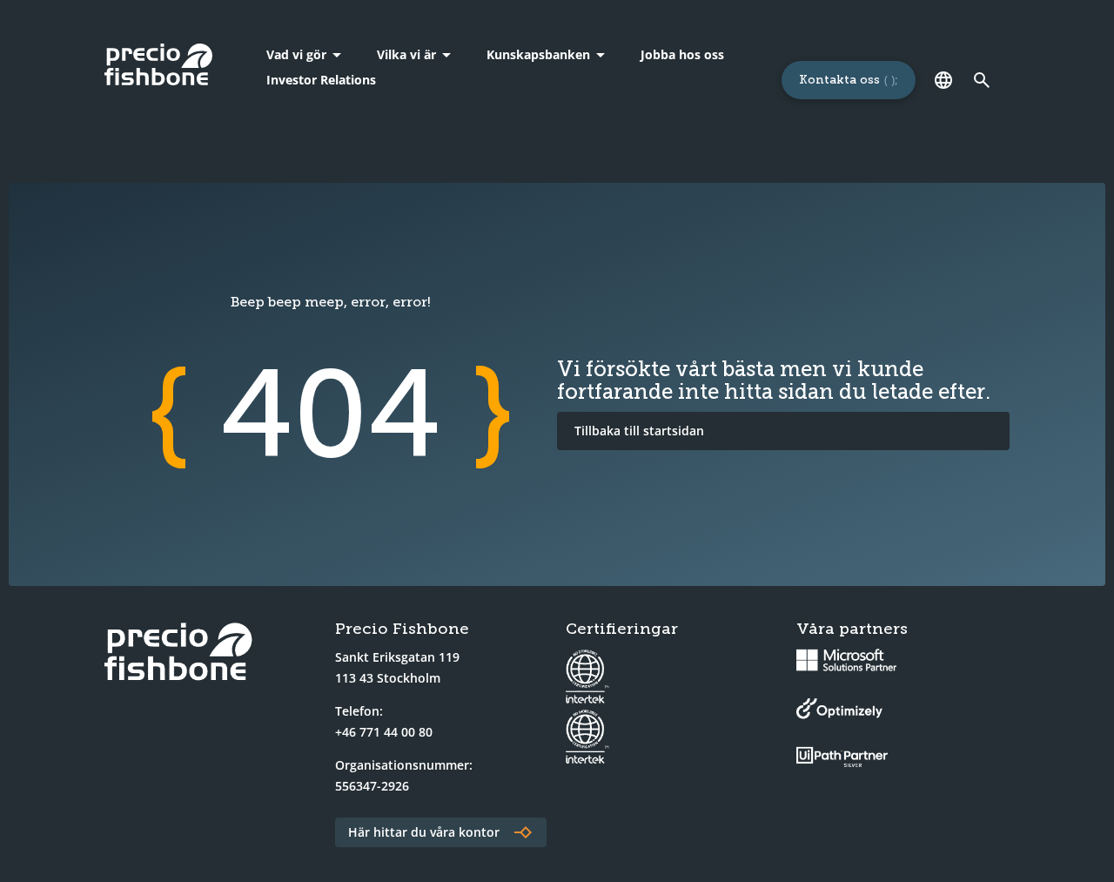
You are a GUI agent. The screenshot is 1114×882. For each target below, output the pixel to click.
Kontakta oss (839, 79)
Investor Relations (321, 79)
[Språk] (943, 80)
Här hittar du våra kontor (424, 832)
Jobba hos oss (682, 54)
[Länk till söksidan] (981, 80)
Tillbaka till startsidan (639, 430)
